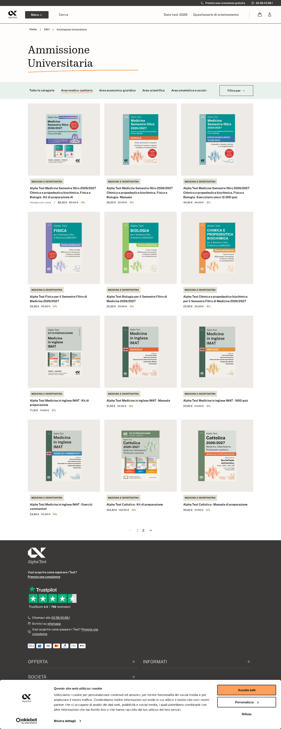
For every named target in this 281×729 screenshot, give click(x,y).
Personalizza (244, 702)
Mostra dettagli (65, 721)
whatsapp (54, 623)
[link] (270, 14)
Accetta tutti (246, 690)
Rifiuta (246, 714)
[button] (260, 15)
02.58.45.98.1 (60, 617)
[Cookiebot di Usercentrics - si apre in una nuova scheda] (27, 721)
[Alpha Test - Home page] (12, 14)
